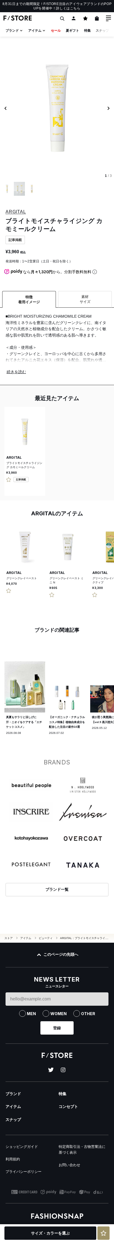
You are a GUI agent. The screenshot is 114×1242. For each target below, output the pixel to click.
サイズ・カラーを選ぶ (50, 1233)
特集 (87, 30)
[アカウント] (73, 18)
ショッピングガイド (22, 1147)
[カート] (96, 18)
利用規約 (13, 1159)
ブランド (12, 30)
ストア (8, 938)
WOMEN (58, 1013)
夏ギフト (72, 30)
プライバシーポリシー (24, 1172)
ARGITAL (16, 211)
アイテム (35, 30)
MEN (31, 1013)
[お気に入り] (85, 18)
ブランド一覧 (57, 889)
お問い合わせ (69, 1165)
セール (56, 30)
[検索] (62, 18)
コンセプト (68, 1106)
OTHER (88, 1013)
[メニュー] (108, 18)
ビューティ (46, 938)
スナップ (102, 30)
